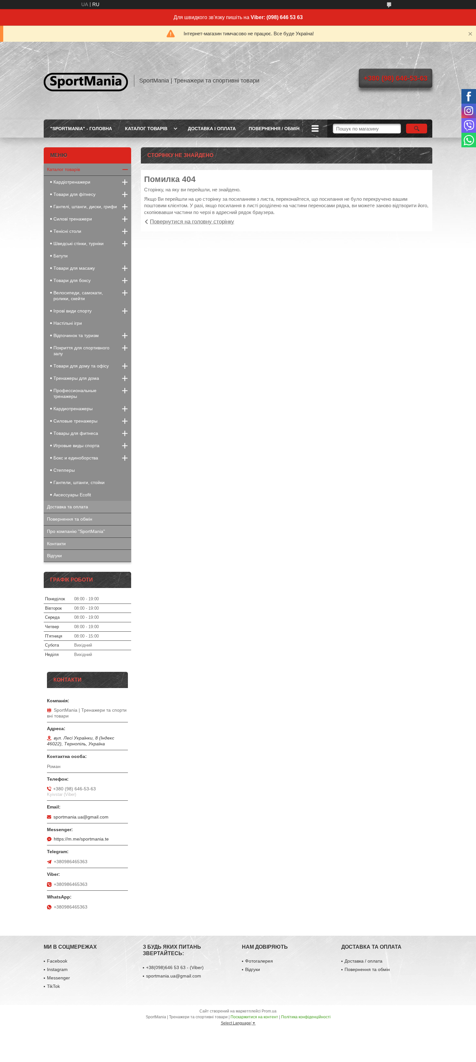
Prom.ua (269, 1011)
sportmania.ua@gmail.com (80, 816)
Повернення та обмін (69, 519)
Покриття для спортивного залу (81, 350)
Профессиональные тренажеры (74, 393)
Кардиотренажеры (73, 408)
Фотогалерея (259, 961)
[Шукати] (416, 128)
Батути (60, 255)
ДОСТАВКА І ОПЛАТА (212, 128)
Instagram (57, 969)
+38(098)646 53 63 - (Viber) (175, 967)
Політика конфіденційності (306, 1017)
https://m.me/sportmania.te (81, 839)
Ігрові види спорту (72, 310)
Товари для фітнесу (74, 194)
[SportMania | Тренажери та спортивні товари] (86, 81)
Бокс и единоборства (75, 457)
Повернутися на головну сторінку (192, 222)
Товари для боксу (72, 280)
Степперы (64, 470)
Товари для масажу (74, 268)
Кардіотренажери (71, 182)
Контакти (56, 543)
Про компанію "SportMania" (76, 531)
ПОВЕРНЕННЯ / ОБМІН (274, 128)
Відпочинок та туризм (76, 335)
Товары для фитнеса (75, 433)
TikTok (53, 986)
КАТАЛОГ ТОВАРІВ (146, 128)
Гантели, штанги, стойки (79, 482)
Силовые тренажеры (75, 421)
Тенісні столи (67, 231)
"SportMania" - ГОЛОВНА (81, 128)
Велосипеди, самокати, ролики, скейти (78, 295)
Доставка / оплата (363, 961)
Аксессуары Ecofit (72, 494)
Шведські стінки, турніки (78, 243)
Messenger (58, 977)
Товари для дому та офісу (81, 365)
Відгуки (54, 555)
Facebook (57, 961)
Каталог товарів (63, 169)
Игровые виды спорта (76, 445)
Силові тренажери (72, 218)
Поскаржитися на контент (254, 1017)
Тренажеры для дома (76, 378)
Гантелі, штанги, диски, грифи (85, 206)
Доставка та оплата (67, 506)
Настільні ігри (67, 323)
